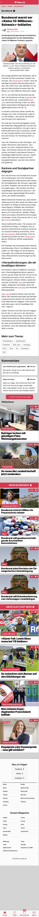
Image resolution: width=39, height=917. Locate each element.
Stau (20, 282)
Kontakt (23, 844)
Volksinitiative (17, 81)
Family (5, 824)
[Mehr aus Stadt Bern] (19, 607)
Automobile (7, 831)
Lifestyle (6, 801)
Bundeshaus (19, 6)
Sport (5, 788)
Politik (10, 6)
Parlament (29, 97)
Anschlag (21, 287)
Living (23, 817)
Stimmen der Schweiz (28, 798)
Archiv (5, 805)
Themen (23, 801)
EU (25, 107)
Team (22, 841)
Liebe (5, 821)
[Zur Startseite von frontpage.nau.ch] (19, 2)
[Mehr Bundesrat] (19, 485)
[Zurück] (1, 2)
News (5, 784)
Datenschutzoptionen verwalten (11, 850)
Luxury (23, 821)
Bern (8, 31)
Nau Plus (23, 795)
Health (5, 817)
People (5, 791)
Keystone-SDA (12, 29)
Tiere (4, 828)
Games (5, 798)
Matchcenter (25, 788)
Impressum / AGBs (27, 847)
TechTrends (24, 831)
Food (22, 824)
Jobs (4, 844)
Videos (5, 795)
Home (4, 6)
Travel (23, 828)
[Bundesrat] (19, 10)
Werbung (6, 841)
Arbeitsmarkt (10, 234)
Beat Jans (5, 294)
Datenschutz (7, 847)
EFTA (7, 220)
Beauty (5, 835)
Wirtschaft (24, 791)
